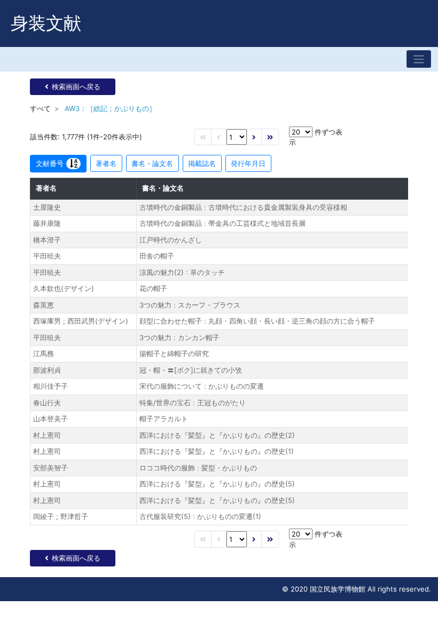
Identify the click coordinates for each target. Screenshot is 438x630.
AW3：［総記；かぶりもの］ (110, 108)
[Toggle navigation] (418, 59)
